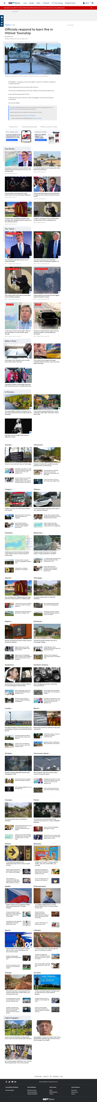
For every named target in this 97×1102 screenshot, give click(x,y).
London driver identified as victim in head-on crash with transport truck (22, 745)
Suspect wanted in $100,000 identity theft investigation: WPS (17, 773)
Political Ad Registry (32, 1093)
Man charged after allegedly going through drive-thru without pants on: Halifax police (18, 597)
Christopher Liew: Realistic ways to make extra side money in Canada (17, 361)
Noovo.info (74, 1090)
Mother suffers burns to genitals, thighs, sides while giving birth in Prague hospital (18, 906)
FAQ (51, 1076)
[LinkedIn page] (15, 1082)
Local (25, 3)
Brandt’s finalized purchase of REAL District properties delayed (18, 641)
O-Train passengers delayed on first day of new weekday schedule (46, 509)
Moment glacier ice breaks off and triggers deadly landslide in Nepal (46, 296)
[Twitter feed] (6, 1082)
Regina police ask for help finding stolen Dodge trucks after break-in (22, 648)
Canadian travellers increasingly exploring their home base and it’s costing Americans (18, 385)
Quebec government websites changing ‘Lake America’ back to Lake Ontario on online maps (17, 553)
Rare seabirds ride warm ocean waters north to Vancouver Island (45, 773)
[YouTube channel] (12, 1082)
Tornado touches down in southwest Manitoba (44, 597)
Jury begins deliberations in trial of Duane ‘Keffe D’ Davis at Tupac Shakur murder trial (46, 906)
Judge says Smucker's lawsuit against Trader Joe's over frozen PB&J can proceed (46, 863)
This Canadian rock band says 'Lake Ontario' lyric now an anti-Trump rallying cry (18, 194)
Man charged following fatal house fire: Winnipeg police (51, 604)
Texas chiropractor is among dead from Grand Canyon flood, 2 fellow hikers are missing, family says (18, 992)
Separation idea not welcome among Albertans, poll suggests (23, 516)
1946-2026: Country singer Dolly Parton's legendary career (16, 436)
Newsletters (56, 1076)
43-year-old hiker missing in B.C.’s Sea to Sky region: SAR (51, 480)
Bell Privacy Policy (31, 1090)
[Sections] (4, 3)
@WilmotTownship (14, 109)
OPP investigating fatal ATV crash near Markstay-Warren (45, 684)
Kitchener (8, 25)
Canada (31, 3)
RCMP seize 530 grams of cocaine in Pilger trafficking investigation (22, 700)
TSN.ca (51, 1093)
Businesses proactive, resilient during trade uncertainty (47, 728)
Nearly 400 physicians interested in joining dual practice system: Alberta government (21, 525)
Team (61, 1076)
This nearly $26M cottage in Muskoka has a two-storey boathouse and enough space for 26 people (18, 412)
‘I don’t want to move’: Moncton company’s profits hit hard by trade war (23, 605)
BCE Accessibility (9, 1090)
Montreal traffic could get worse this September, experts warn (23, 561)
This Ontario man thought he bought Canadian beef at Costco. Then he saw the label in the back (46, 362)
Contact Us (45, 1076)
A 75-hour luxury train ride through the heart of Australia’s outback (46, 949)
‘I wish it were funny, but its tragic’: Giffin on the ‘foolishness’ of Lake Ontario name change (18, 332)
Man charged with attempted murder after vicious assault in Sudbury (52, 692)
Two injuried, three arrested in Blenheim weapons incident (23, 779)
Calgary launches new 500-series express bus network (17, 509)
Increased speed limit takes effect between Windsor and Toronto (22, 737)
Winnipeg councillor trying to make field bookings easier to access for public (52, 613)
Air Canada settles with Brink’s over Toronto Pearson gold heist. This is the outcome (18, 1062)
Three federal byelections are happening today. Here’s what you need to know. (18, 863)
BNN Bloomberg (53, 1092)
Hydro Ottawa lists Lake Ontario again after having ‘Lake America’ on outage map (52, 524)
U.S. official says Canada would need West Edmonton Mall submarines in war (52, 560)
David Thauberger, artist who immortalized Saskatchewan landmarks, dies (22, 692)
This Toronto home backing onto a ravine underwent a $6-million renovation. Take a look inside (46, 412)
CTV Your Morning (57, 3)
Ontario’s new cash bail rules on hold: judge (18, 464)
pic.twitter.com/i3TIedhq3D (28, 115)
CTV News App (38, 1076)
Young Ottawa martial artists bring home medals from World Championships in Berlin (52, 516)
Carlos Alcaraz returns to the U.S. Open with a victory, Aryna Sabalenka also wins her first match (18, 950)
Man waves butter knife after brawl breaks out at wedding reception (18, 296)
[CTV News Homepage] (14, 3)
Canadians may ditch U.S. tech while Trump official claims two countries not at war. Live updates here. (18, 169)
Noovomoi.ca (74, 1092)
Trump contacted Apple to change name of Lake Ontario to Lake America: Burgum (47, 992)
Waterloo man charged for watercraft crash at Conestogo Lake (52, 656)
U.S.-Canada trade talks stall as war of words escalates (16, 260)
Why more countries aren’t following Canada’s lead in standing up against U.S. (46, 260)
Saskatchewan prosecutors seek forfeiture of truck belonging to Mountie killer (18, 684)
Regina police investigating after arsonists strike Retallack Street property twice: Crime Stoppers (23, 657)
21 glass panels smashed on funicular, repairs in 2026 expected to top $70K (45, 552)
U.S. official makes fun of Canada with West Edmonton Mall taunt (47, 168)
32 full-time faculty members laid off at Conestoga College (45, 641)
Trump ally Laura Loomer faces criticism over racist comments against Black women (52, 837)
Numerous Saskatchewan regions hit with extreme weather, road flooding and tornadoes (46, 332)
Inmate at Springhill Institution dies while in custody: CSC (23, 612)
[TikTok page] (9, 1082)
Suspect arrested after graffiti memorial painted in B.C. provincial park (46, 464)
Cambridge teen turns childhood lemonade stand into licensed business (52, 648)
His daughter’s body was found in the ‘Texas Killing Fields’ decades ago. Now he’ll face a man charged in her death (47, 1038)
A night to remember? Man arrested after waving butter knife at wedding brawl (46, 219)
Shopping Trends (70, 3)
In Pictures (46, 3)
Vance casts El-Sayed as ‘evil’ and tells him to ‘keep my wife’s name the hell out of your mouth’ (46, 195)
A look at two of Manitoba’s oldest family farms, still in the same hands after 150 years (18, 1037)
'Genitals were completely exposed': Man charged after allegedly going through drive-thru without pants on (18, 220)
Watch (38, 3)
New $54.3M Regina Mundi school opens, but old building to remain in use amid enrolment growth (18, 729)
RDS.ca (73, 1093)
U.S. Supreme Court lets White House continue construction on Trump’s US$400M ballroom (47, 820)
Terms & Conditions (32, 1092)
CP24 (50, 1090)
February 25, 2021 (37, 118)
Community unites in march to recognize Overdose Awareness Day (52, 735)
